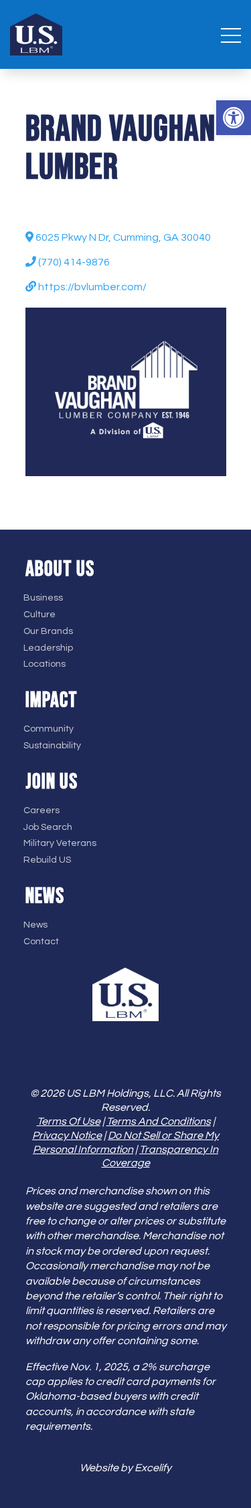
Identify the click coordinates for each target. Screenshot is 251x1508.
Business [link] (43, 598)
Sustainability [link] (52, 745)
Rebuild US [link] (47, 860)
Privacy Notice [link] (67, 1135)
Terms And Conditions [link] (158, 1121)
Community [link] (48, 729)
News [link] (35, 925)
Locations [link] (44, 664)
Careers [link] (41, 810)
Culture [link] (39, 614)
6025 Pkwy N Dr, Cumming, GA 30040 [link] (122, 237)
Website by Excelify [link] (125, 1468)
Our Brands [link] (48, 631)
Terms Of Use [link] (68, 1121)
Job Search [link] (47, 827)
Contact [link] (41, 941)
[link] (233, 117)
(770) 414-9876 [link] (73, 262)
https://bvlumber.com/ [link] (91, 287)
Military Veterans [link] (59, 843)
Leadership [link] (48, 648)
